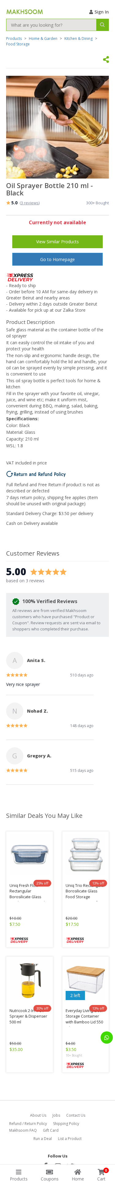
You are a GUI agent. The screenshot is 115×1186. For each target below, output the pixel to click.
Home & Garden (43, 38)
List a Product (70, 1138)
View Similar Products (57, 242)
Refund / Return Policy (28, 1123)
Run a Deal (42, 1138)
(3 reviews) (30, 203)
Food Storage (18, 44)
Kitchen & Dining (78, 38)
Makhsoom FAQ (23, 1130)
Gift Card (51, 1130)
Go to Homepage (57, 259)
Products (14, 38)
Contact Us (75, 1115)
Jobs (56, 1115)
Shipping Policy (66, 1123)
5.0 (14, 203)
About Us (38, 1115)
